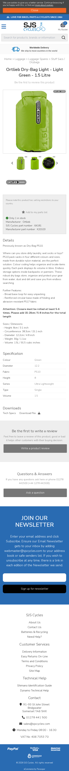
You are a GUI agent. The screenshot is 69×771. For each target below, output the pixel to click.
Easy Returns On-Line (34, 656)
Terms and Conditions (34, 661)
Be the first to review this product (34, 82)
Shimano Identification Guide (34, 686)
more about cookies (44, 5)
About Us (35, 622)
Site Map (34, 671)
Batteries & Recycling (34, 632)
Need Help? (34, 637)
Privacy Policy (34, 666)
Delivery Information (34, 652)
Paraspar (41, 769)
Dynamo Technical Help (34, 690)
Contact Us (34, 627)
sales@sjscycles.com (37, 724)
